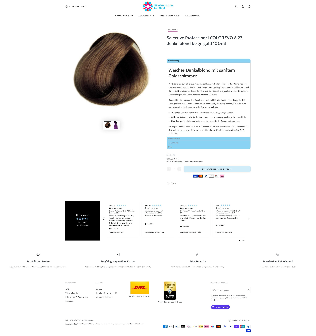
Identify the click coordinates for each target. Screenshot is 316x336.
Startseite (172, 30)
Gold (213, 103)
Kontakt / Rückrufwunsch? (106, 293)
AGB (67, 289)
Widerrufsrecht (71, 293)
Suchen (99, 289)
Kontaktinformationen (102, 324)
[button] (236, 6)
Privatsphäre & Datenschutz (76, 297)
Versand (178, 161)
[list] (158, 260)
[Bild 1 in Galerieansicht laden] (107, 125)
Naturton (183, 130)
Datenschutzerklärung (87, 324)
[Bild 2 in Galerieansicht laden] (115, 125)
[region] (176, 218)
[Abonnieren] (249, 290)
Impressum (69, 301)
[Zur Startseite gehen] (158, 6)
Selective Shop (76, 320)
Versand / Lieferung (104, 297)
